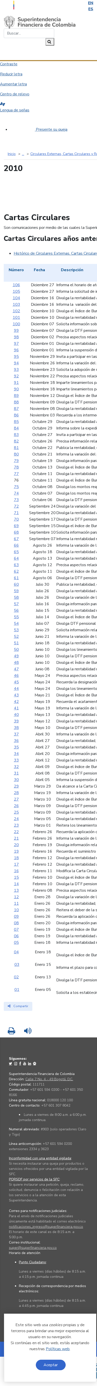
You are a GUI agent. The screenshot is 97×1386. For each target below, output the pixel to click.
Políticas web (58, 1349)
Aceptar (51, 1365)
